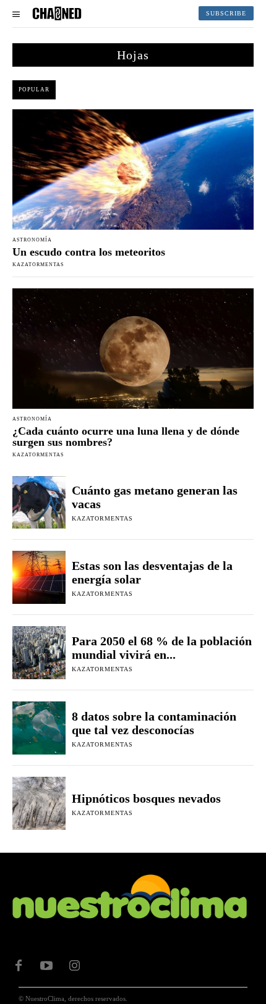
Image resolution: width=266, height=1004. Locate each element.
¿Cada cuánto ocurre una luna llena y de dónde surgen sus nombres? (125, 436)
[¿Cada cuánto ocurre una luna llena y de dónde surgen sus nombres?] (133, 348)
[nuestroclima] (57, 13)
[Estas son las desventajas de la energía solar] (39, 577)
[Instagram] (74, 966)
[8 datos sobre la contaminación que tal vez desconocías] (39, 728)
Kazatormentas (38, 264)
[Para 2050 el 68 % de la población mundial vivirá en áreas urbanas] (39, 652)
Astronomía (32, 240)
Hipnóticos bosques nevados (146, 798)
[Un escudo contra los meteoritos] (133, 169)
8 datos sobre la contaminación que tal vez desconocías (154, 723)
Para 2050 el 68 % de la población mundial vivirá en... (162, 647)
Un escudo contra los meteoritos (88, 252)
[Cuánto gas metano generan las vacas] (39, 502)
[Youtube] (46, 966)
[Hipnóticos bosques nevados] (39, 803)
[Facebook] (18, 966)
